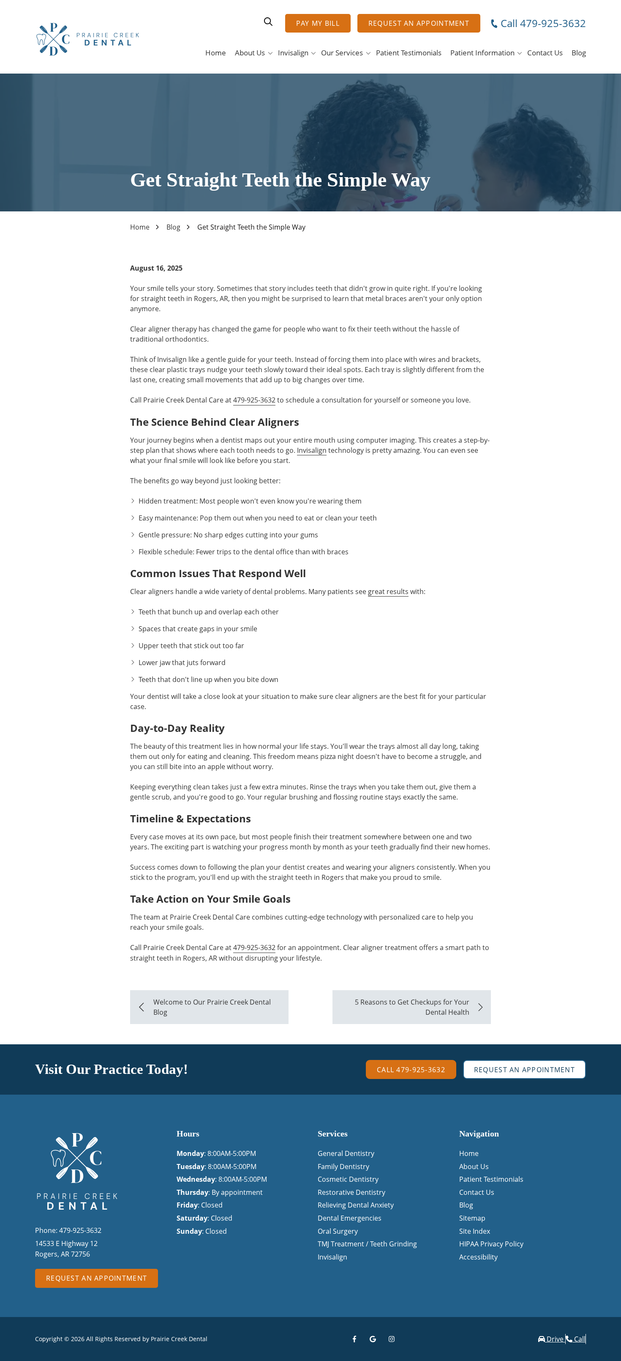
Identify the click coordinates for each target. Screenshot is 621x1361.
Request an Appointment (418, 23)
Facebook (354, 1339)
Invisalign (312, 450)
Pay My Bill (318, 23)
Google (373, 1339)
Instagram (391, 1339)
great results (388, 591)
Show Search (268, 21)
